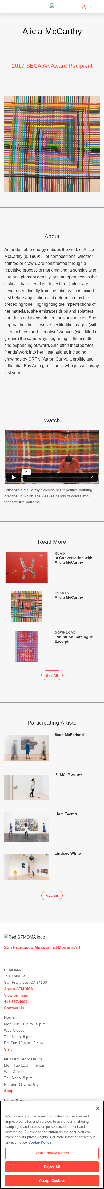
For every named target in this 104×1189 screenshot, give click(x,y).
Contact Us (14, 1008)
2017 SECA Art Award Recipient (52, 66)
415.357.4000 (15, 1002)
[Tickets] (84, 6)
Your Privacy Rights (52, 1153)
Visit (8, 1049)
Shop (9, 1091)
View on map (15, 995)
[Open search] (91, 7)
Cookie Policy (39, 1142)
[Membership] (76, 7)
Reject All (52, 1167)
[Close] (97, 1108)
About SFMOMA (18, 989)
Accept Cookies (52, 1181)
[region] (52, 1145)
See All (52, 675)
